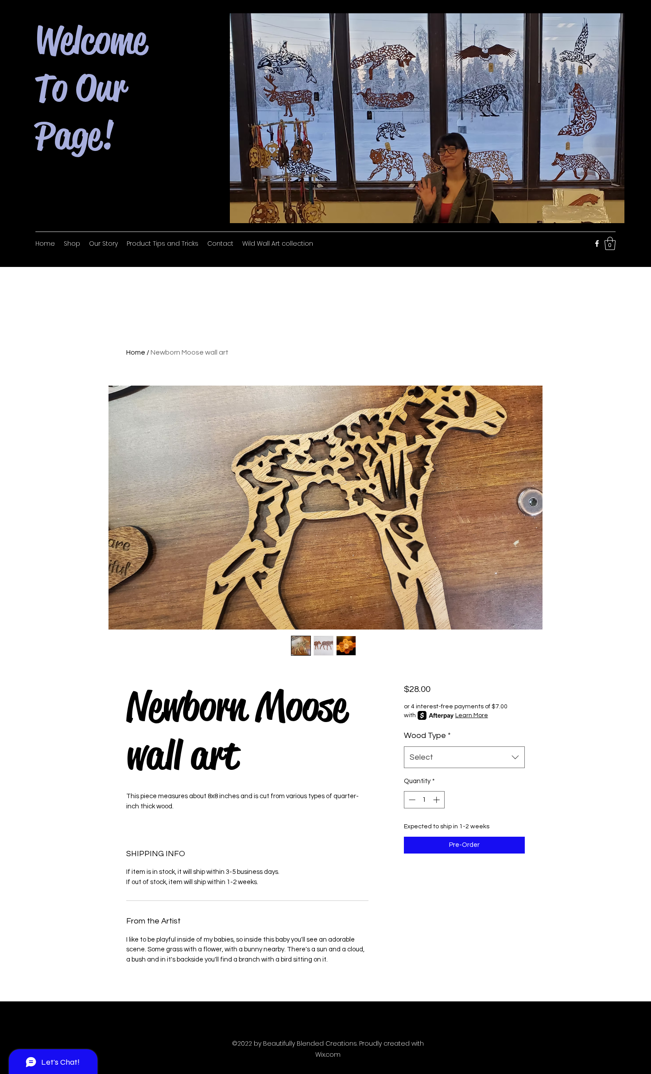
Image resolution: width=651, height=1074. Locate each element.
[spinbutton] (424, 800)
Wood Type (427, 735)
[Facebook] (597, 243)
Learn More (471, 715)
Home (135, 352)
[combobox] (464, 757)
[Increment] (437, 800)
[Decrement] (411, 800)
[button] (610, 243)
